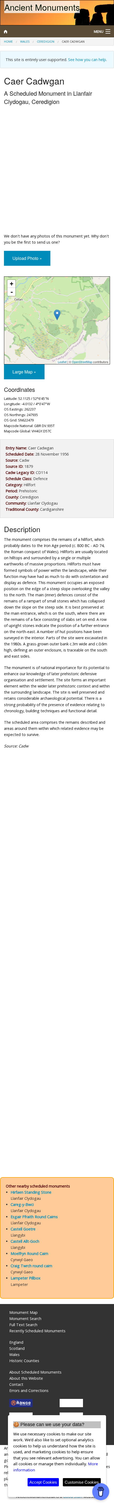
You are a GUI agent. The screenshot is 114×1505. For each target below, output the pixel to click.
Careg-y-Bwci (22, 1204)
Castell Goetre (23, 1229)
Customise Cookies (82, 1482)
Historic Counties (24, 1360)
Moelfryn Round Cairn (29, 1253)
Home (8, 41)
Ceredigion (45, 41)
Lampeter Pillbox (26, 1278)
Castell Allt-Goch (25, 1241)
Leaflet (62, 362)
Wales (24, 41)
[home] (43, 31)
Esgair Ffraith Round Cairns (34, 1216)
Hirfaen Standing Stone (31, 1192)
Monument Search (25, 1318)
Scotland (17, 1348)
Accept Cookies (43, 1482)
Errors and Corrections (29, 1390)
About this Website (26, 1378)
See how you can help (87, 59)
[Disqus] (57, 952)
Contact (16, 1384)
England (16, 1342)
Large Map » (24, 372)
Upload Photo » (27, 258)
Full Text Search (23, 1324)
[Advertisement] (57, 170)
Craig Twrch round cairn (31, 1265)
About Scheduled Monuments (35, 1372)
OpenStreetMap (82, 362)
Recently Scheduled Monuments (37, 1330)
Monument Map (23, 1312)
